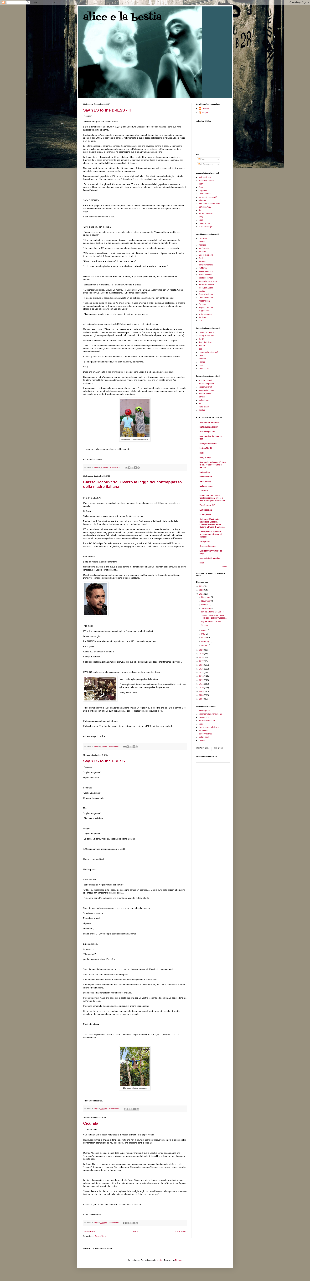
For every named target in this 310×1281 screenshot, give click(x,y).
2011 (201, 684)
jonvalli (202, 397)
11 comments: (115, 467)
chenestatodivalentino (210, 558)
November (206, 601)
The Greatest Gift (207, 505)
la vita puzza (205, 514)
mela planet (204, 400)
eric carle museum (207, 720)
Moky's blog (205, 457)
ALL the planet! (205, 380)
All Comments (206, 164)
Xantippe (203, 317)
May (203, 634)
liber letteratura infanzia (209, 727)
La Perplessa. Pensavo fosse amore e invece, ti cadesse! (211, 534)
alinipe (205, 113)
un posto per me (206, 307)
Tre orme (203, 304)
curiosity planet (205, 387)
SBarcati (204, 491)
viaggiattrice (204, 311)
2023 (201, 586)
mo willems (203, 730)
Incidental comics (206, 332)
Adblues (202, 245)
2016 (201, 665)
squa (201, 220)
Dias (201, 187)
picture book (204, 737)
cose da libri (204, 717)
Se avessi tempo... (208, 546)
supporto (202, 359)
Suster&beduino (206, 294)
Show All (224, 566)
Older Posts (181, 1231)
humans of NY (205, 393)
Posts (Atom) (100, 1236)
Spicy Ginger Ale (207, 431)
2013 (201, 676)
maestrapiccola (205, 275)
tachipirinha (205, 541)
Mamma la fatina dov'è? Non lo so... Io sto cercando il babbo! (213, 465)
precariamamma (206, 288)
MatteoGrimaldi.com (209, 427)
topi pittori (203, 740)
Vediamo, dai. (206, 481)
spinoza (202, 355)
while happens (205, 314)
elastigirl (202, 261)
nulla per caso (206, 486)
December (206, 597)
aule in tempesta (206, 255)
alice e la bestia (122, 17)
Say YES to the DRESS (104, 761)
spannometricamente (209, 422)
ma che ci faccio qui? (208, 197)
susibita (202, 291)
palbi (202, 453)
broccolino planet (206, 384)
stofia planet (204, 407)
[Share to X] (132, 467)
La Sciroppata (206, 510)
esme (201, 724)
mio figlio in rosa (206, 278)
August (204, 630)
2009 (201, 691)
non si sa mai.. (205, 207)
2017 (201, 661)
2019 (201, 654)
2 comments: (114, 746)
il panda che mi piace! (208, 352)
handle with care (206, 265)
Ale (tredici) (204, 248)
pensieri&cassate (206, 284)
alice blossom (206, 477)
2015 (201, 669)
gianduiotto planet (206, 390)
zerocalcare (204, 368)
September (206, 608)
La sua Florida (205, 194)
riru (200, 210)
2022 (201, 590)
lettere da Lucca (206, 271)
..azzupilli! (203, 238)
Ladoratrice (205, 472)
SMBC (201, 339)
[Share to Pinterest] (138, 467)
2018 (201, 657)
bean (201, 184)
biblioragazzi (204, 711)
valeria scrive (204, 223)
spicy (201, 217)
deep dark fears (205, 342)
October (205, 605)
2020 (201, 650)
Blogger (178, 1260)
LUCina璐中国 (206, 448)
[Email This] (126, 467)
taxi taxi (202, 410)
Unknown (206, 108)
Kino (202, 563)
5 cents (202, 242)
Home (135, 1231)
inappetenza (204, 190)
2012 (201, 680)
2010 (201, 688)
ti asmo (202, 362)
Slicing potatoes (206, 213)
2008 (201, 695)
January (205, 645)
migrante (202, 200)
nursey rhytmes (205, 734)
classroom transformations (210, 714)
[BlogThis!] (129, 467)
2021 (201, 594)
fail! (200, 349)
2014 (201, 672)
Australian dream (206, 181)
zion (200, 320)
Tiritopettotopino (206, 298)
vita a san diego (205, 226)
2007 (201, 699)
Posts (202, 159)
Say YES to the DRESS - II (107, 110)
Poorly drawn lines (207, 336)
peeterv (160, 1260)
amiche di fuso (205, 177)
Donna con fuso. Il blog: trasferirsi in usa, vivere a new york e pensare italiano (212, 498)
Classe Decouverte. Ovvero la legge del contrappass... (214, 616)
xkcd (201, 365)
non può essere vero (208, 281)
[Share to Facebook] (135, 467)
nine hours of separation (209, 204)
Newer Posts (89, 1231)
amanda (202, 251)
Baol (201, 258)
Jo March (203, 268)
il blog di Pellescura (208, 443)
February (205, 641)
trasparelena (204, 301)
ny (200, 403)
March (204, 637)
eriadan (202, 345)
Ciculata (90, 1123)
